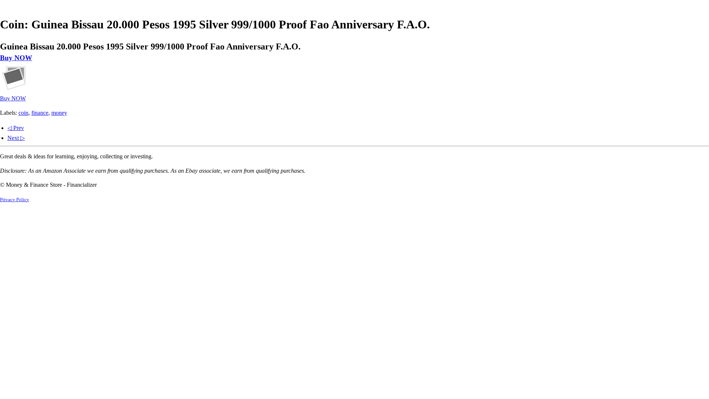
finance (39, 113)
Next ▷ (16, 138)
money (59, 113)
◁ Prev (15, 128)
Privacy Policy (14, 199)
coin (23, 113)
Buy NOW (16, 58)
